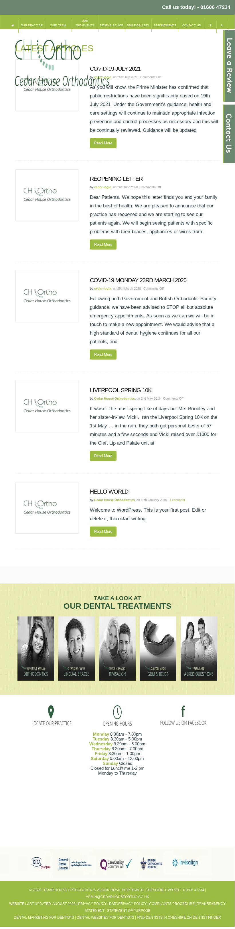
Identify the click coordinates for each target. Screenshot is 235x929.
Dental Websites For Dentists (105, 918)
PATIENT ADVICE (111, 25)
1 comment (177, 500)
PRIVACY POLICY (92, 904)
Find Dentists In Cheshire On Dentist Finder (179, 918)
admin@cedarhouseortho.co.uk (117, 897)
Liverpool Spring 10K (120, 390)
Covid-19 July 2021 (115, 69)
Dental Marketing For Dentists (44, 918)
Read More (103, 143)
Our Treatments (85, 23)
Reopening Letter (116, 179)
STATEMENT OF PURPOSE (128, 911)
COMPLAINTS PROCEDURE (172, 904)
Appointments (165, 25)
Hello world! (110, 491)
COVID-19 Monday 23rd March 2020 (138, 280)
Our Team (58, 25)
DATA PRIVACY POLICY (128, 904)
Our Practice (32, 25)
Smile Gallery (138, 25)
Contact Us (191, 25)
